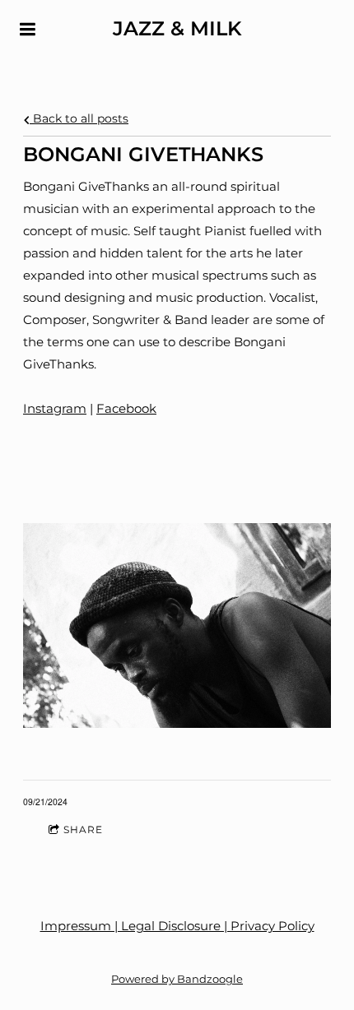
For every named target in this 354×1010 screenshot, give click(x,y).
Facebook (126, 408)
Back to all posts (79, 118)
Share (83, 829)
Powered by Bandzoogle (177, 979)
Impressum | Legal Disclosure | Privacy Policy (177, 926)
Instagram (54, 408)
